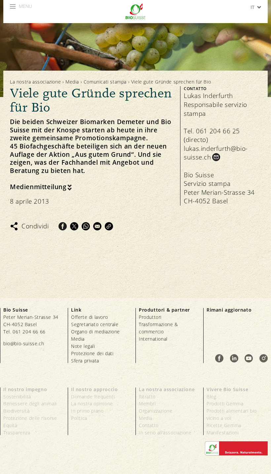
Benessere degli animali (30, 403)
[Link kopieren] (109, 226)
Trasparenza (16, 432)
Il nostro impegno (25, 389)
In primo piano (87, 411)
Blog (211, 396)
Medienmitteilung (38, 187)
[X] (74, 226)
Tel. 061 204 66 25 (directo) (212, 135)
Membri (147, 403)
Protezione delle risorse (30, 418)
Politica (79, 418)
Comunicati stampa (105, 82)
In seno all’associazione (165, 432)
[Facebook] (62, 226)
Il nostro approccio (94, 389)
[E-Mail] (97, 226)
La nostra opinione (92, 403)
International (153, 339)
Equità (10, 425)
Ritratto (147, 396)
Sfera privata (85, 360)
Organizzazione (155, 411)
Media (72, 82)
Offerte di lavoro (89, 317)
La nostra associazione (35, 82)
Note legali (83, 346)
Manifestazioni (223, 432)
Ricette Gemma (224, 425)
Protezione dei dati (92, 353)
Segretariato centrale (95, 324)
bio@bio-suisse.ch (23, 343)
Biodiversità (16, 411)
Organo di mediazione (95, 331)
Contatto (149, 425)
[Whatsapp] (86, 226)
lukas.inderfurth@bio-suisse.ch (216, 153)
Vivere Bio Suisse (227, 389)
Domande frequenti (93, 396)
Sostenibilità (17, 396)
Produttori (150, 317)
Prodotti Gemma (225, 403)
